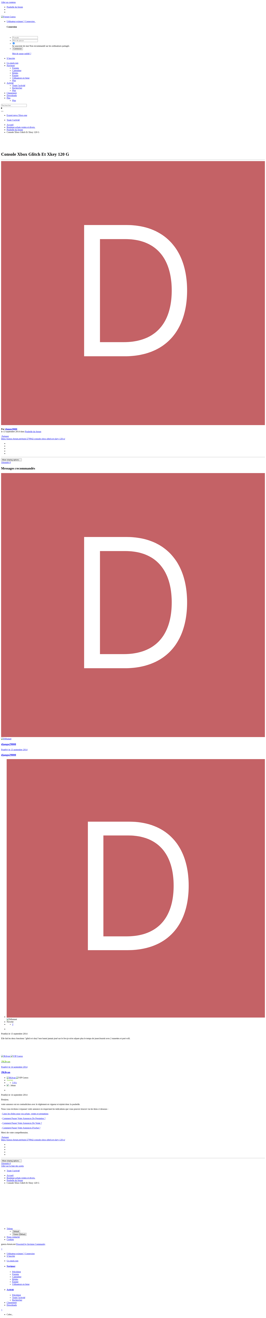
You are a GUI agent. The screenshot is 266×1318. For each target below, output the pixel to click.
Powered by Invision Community (30, 1244)
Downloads (12, 95)
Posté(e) (14, 749)
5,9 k (14, 1082)
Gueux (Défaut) (19, 1234)
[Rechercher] (2, 111)
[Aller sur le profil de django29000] (133, 424)
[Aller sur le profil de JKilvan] (6, 1056)
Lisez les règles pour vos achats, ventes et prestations (25, 1114)
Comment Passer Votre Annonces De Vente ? (22, 1123)
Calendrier (16, 70)
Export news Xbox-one (17, 115)
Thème (10, 1228)
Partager (5, 436)
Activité (10, 83)
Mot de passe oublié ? (21, 53)
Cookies (10, 1239)
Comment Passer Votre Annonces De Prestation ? (23, 1118)
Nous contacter (13, 1237)
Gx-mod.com (12, 63)
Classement (12, 93)
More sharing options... (11, 460)
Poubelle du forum (33, 431)
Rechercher (17, 88)
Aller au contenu (8, 2)
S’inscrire (11, 58)
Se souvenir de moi (20, 46)
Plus (14, 80)
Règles (15, 73)
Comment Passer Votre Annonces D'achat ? (21, 1128)
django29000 (11, 429)
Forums (15, 68)
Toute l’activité (18, 85)
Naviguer (11, 65)
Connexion (17, 49)
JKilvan (5, 1072)
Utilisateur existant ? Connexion (21, 21)
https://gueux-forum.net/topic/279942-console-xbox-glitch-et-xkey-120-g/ (33, 439)
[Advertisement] (133, 142)
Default (16, 1231)
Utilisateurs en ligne (21, 78)
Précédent (16, 1272)
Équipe (15, 75)
